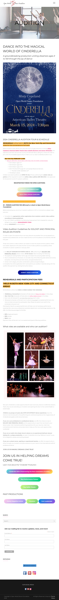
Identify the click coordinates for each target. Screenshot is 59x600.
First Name (7, 539)
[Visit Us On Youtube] (29, 573)
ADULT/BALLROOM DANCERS (29, 194)
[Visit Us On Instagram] (34, 573)
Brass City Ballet (40, 294)
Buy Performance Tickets (29, 479)
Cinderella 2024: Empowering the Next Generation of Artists (29, 471)
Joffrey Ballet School (35, 296)
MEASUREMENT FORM (24, 222)
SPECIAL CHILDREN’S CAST (29, 189)
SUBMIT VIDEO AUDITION (29, 272)
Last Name (7, 545)
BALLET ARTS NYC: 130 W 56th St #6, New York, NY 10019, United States (27, 160)
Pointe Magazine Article (15, 501)
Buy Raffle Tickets (29, 487)
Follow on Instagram (30, 565)
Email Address (8, 533)
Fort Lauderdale (46, 501)
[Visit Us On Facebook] (25, 573)
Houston (32, 501)
